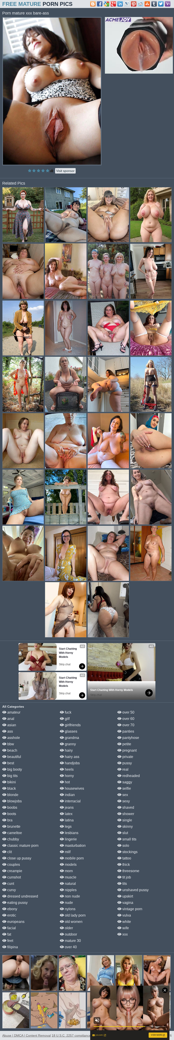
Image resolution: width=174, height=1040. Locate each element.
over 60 (127, 719)
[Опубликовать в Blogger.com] (93, 4)
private (127, 757)
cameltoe (14, 833)
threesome (130, 871)
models (70, 864)
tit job (126, 877)
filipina (12, 947)
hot (67, 782)
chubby (12, 839)
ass (9, 731)
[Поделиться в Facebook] (99, 4)
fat (8, 934)
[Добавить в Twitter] (161, 4)
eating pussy (17, 903)
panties (127, 731)
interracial (72, 801)
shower (127, 814)
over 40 (70, 947)
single (126, 820)
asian (11, 725)
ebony (11, 909)
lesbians (71, 833)
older (68, 928)
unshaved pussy (135, 890)
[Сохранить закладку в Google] (106, 4)
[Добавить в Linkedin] (120, 4)
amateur (13, 712)
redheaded (130, 776)
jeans (69, 807)
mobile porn (74, 858)
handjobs (72, 763)
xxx (124, 934)
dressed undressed (22, 896)
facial (11, 928)
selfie (126, 788)
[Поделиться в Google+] (113, 4)
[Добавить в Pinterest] (133, 4)
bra (9, 820)
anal (10, 719)
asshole (13, 738)
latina (69, 820)
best (10, 763)
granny (70, 744)
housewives (74, 788)
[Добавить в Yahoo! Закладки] (167, 4)
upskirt (127, 896)
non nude (72, 896)
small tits (128, 839)
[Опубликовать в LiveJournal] (127, 4)
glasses (70, 731)
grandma (71, 738)
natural (70, 884)
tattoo (126, 858)
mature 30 (72, 941)
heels (69, 769)
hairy (68, 750)
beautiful (13, 757)
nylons (69, 909)
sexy (125, 801)
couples (13, 864)
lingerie (70, 839)
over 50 (127, 712)
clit (9, 852)
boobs (11, 807)
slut (124, 833)
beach (11, 750)
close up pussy (18, 858)
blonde (12, 795)
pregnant (129, 750)
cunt (10, 884)
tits (124, 884)
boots (11, 814)
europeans (15, 922)
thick (125, 864)
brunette (13, 826)
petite (126, 744)
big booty (14, 769)
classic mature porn (22, 845)
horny (69, 776)
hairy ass (71, 757)
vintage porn (131, 909)
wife (125, 928)
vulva (126, 915)
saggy (126, 782)
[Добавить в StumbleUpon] (147, 4)
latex (68, 814)
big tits (12, 776)
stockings (129, 852)
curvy (11, 890)
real (124, 769)
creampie (14, 871)
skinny (127, 826)
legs (68, 826)
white (126, 922)
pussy (126, 763)
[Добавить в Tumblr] (154, 4)
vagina (127, 903)
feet (9, 941)
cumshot (13, 877)
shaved (127, 807)
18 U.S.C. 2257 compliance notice (76, 1035)
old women (73, 922)
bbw (10, 744)
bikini (11, 782)
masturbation (75, 845)
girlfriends (72, 725)
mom (68, 871)
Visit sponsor (65, 171)
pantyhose (130, 738)
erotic (11, 915)
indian (69, 795)
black (11, 788)
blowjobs (14, 801)
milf (67, 852)
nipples (70, 890)
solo (125, 845)
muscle (70, 877)
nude (68, 903)
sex (124, 795)
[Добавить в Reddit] (140, 4)
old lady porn (75, 915)
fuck (67, 712)
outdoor (70, 934)
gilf (67, 719)
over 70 (127, 725)
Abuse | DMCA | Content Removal (26, 1035)
